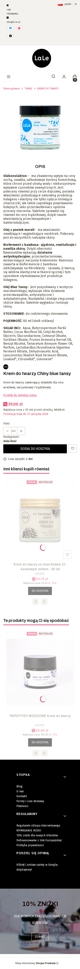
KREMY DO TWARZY (48, 88)
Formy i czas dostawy (30, 801)
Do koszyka (40, 591)
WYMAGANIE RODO (28, 830)
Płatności (22, 806)
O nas (20, 791)
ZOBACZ (40, 936)
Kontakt (21, 796)
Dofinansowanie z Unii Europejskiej (39, 840)
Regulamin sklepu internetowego (38, 825)
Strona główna (11, 88)
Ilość (6, 423)
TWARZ (28, 88)
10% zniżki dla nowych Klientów (37, 835)
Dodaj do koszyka (35, 449)
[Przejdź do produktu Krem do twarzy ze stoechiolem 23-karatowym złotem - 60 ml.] (40, 520)
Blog (19, 786)
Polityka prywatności (30, 845)
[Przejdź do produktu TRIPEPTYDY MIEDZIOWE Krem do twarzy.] (40, 672)
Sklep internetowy (35, 963)
